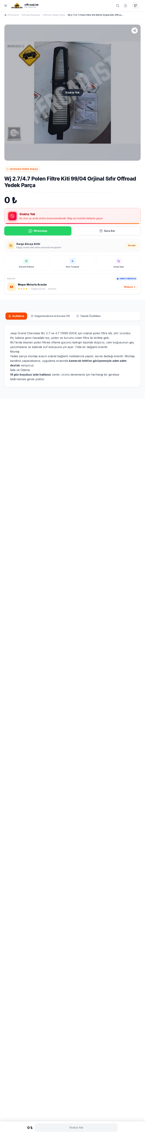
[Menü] (5, 5)
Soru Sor (109, 230)
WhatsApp (40, 230)
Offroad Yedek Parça (54, 15)
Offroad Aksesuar (31, 15)
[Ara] (117, 5)
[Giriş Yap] (125, 5)
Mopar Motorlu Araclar (32, 284)
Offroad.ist (13, 15)
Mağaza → (129, 286)
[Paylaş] (134, 30)
